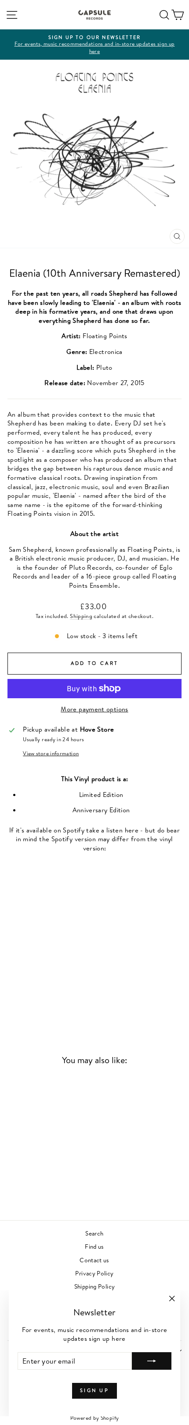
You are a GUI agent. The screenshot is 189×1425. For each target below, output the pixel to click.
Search (94, 1233)
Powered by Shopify (94, 1417)
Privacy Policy (94, 1273)
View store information (51, 753)
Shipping (81, 616)
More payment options (94, 709)
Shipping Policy (94, 1286)
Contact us (94, 1260)
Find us (94, 1246)
